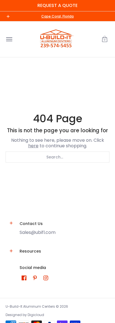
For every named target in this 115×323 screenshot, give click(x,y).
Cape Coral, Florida (57, 16)
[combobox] (57, 157)
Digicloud (36, 314)
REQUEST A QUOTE (57, 5)
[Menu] (9, 39)
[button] (104, 39)
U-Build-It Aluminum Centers (30, 306)
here (33, 146)
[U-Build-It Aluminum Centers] (56, 39)
